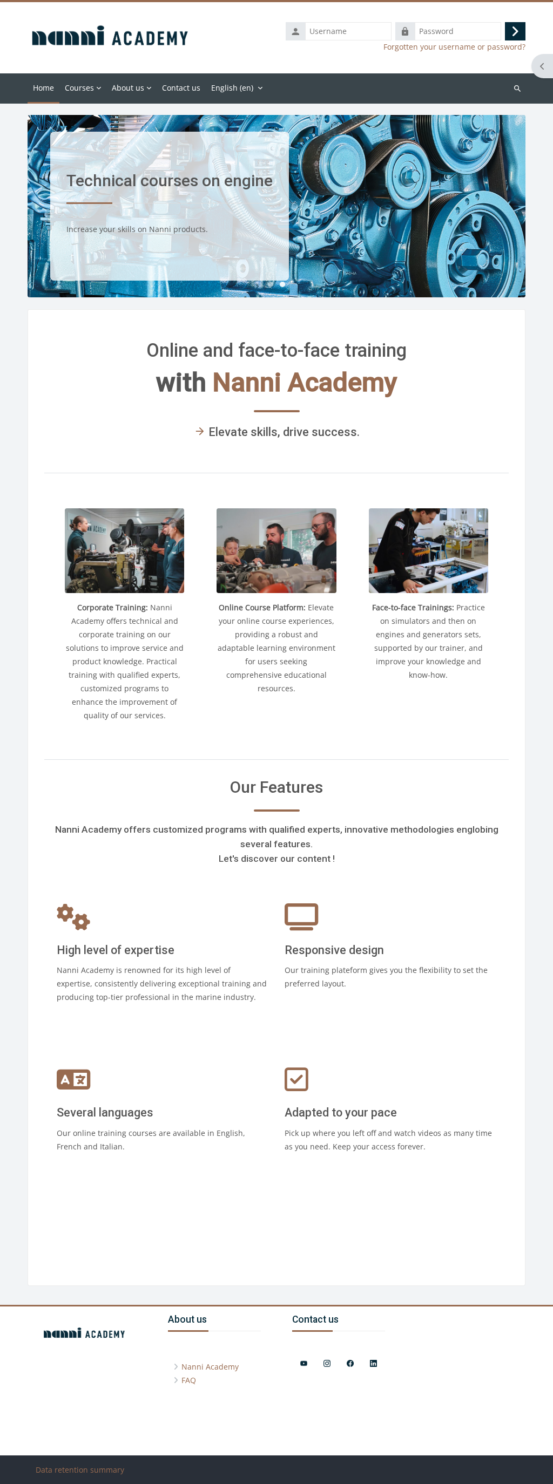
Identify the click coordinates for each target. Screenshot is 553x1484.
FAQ (188, 1380)
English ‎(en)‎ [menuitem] (232, 88)
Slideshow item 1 (282, 284)
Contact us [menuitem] (181, 88)
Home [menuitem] (43, 88)
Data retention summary (80, 1470)
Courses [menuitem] (79, 88)
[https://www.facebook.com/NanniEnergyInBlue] (350, 1363)
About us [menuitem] (128, 88)
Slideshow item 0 (270, 284)
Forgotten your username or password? (454, 47)
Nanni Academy (210, 1367)
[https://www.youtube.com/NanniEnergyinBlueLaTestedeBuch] (303, 1363)
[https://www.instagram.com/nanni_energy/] (327, 1363)
